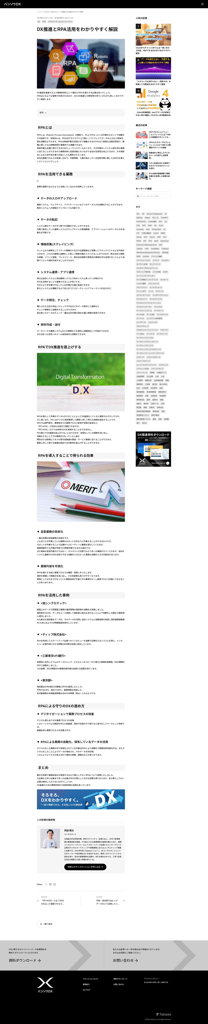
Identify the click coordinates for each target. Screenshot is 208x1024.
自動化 (139, 404)
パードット (140, 318)
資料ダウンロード (120, 979)
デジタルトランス (156, 299)
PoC (164, 237)
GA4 (148, 229)
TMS (146, 249)
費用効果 (156, 411)
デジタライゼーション (160, 295)
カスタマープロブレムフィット (147, 268)
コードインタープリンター (146, 276)
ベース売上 (140, 334)
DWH (150, 225)
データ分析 (140, 314)
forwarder (140, 229)
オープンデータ (155, 264)
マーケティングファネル (145, 338)
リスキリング (163, 365)
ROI (144, 241)
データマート (158, 311)
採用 (161, 388)
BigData (139, 218)
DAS (138, 225)
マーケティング (162, 334)
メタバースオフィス (153, 357)
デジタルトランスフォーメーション (60, 22)
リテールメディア (157, 369)
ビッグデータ (141, 322)
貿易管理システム (143, 415)
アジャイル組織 (156, 256)
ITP (138, 233)
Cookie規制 (152, 221)
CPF (160, 221)
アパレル (156, 260)
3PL (138, 214)
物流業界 (163, 396)
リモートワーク (142, 373)
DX (39, 22)
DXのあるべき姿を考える (50, 12)
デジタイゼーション (143, 295)
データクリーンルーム (144, 311)
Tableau (139, 249)
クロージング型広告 (143, 272)
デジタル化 (158, 307)
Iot (164, 229)
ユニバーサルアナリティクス (146, 365)
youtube (146, 256)
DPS (143, 225)
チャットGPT (141, 291)
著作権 (146, 404)
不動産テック (161, 373)
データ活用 (150, 314)
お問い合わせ (118, 984)
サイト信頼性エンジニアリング (147, 280)
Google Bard (156, 229)
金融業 (166, 419)
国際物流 (140, 384)
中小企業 (150, 376)
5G (143, 214)
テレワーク (159, 291)
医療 (167, 380)
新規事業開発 (151, 392)
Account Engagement (154, 214)
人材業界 (140, 380)
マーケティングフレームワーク (147, 342)
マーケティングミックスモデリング (149, 349)
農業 (154, 419)
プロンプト (164, 330)
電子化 (144, 423)
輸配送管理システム (143, 419)
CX (166, 221)
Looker (156, 233)
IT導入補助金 (146, 233)
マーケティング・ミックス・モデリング (150, 353)
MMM (163, 233)
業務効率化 (162, 392)
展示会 (154, 384)
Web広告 (165, 252)
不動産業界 (140, 376)
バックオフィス (162, 314)
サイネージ (164, 280)
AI (165, 214)
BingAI (147, 218)
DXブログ (86, 990)
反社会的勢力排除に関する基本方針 (156, 982)
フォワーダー (152, 322)
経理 (148, 400)
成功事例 (154, 388)
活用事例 (154, 396)
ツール (151, 291)
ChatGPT (164, 218)
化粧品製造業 (158, 380)
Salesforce (164, 241)
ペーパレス (150, 334)
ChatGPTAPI (141, 221)
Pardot (152, 237)
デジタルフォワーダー (144, 307)
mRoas (139, 237)
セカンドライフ (142, 287)
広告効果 (145, 388)
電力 (138, 423)
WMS (138, 256)
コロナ (165, 272)
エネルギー (165, 260)
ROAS (139, 241)
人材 (162, 376)
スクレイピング (153, 283)
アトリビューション (143, 260)
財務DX (151, 407)
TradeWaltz (155, 249)
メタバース (140, 357)
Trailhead (165, 249)
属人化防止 (163, 384)
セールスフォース (156, 287)
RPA (44, 22)
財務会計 (160, 407)
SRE (160, 245)
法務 (146, 396)
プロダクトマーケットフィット (147, 330)
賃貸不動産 (155, 415)
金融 (160, 419)
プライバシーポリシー (151, 979)
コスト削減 (156, 272)
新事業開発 (140, 392)
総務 (161, 400)
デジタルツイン (142, 299)
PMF (159, 237)
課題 (145, 407)
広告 (138, 388)
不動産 (152, 373)
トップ (39, 12)
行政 (162, 404)
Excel (161, 225)
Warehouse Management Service (148, 252)
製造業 (139, 407)
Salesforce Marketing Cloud (146, 245)
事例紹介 (86, 984)
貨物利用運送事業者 (143, 411)
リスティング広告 (143, 369)
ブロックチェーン (143, 326)
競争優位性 (140, 400)
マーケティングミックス (145, 345)
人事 (156, 376)
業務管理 (140, 396)
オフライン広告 (142, 264)
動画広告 (148, 380)
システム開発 (141, 283)
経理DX (155, 400)
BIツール (155, 218)
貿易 (163, 411)
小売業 (147, 384)
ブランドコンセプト (90, 979)
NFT (145, 237)
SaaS (156, 241)
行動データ (154, 404)
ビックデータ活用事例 (154, 318)
